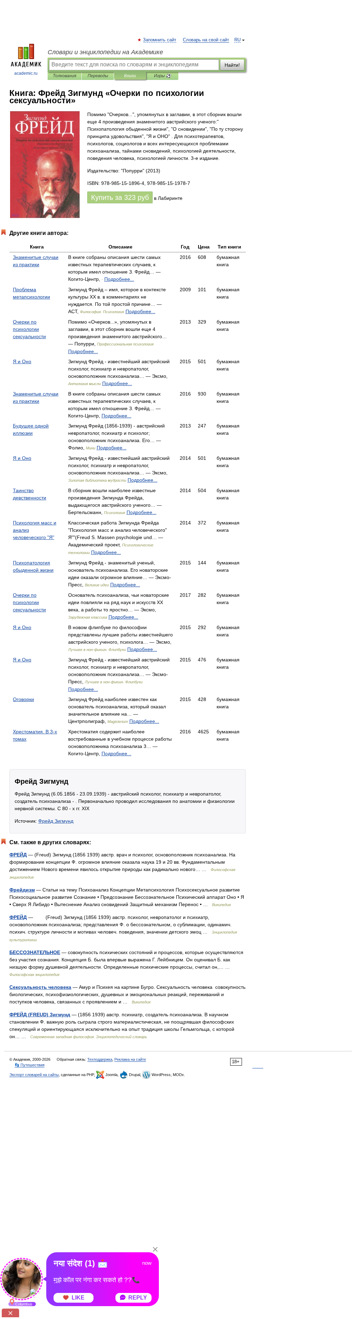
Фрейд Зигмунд (55, 821)
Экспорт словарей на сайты (34, 1075)
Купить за (120, 197)
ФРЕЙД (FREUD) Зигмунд (39, 1014)
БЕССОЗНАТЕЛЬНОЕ (34, 952)
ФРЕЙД (18, 854)
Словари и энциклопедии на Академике (105, 52)
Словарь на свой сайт (206, 40)
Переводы (98, 75)
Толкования (64, 75)
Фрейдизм (22, 890)
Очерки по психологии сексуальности (29, 329)
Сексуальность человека (40, 987)
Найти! (232, 65)
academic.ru (26, 73)
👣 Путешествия (29, 1065)
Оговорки (23, 699)
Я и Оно (22, 361)
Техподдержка (99, 1059)
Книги (130, 75)
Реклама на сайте (130, 1059)
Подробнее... (119, 279)
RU (237, 40)
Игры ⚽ (162, 75)
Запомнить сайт (160, 40)
